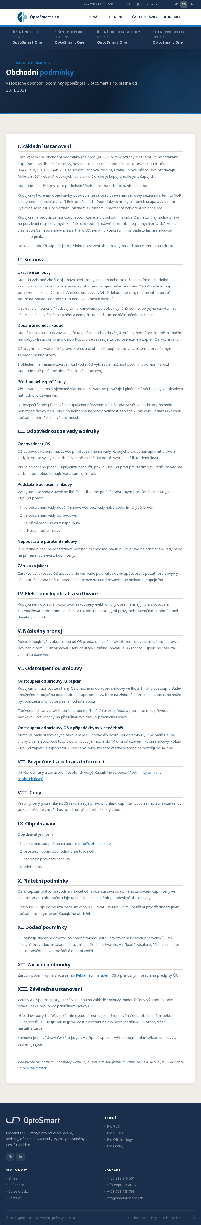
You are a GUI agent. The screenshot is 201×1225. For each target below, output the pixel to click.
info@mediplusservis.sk (125, 1198)
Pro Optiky (115, 1146)
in (20, 1157)
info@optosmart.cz (145, 4)
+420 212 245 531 (101, 4)
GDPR (191, 1218)
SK (176, 4)
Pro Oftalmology (120, 1139)
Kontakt (172, 17)
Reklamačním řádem (93, 975)
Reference (115, 17)
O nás (94, 17)
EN (192, 4)
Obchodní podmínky (142, 1218)
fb (10, 1157)
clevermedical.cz (34, 1068)
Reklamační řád (172, 1218)
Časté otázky (144, 17)
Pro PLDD (115, 1133)
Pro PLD (113, 1126)
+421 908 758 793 (121, 1191)
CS (184, 4)
